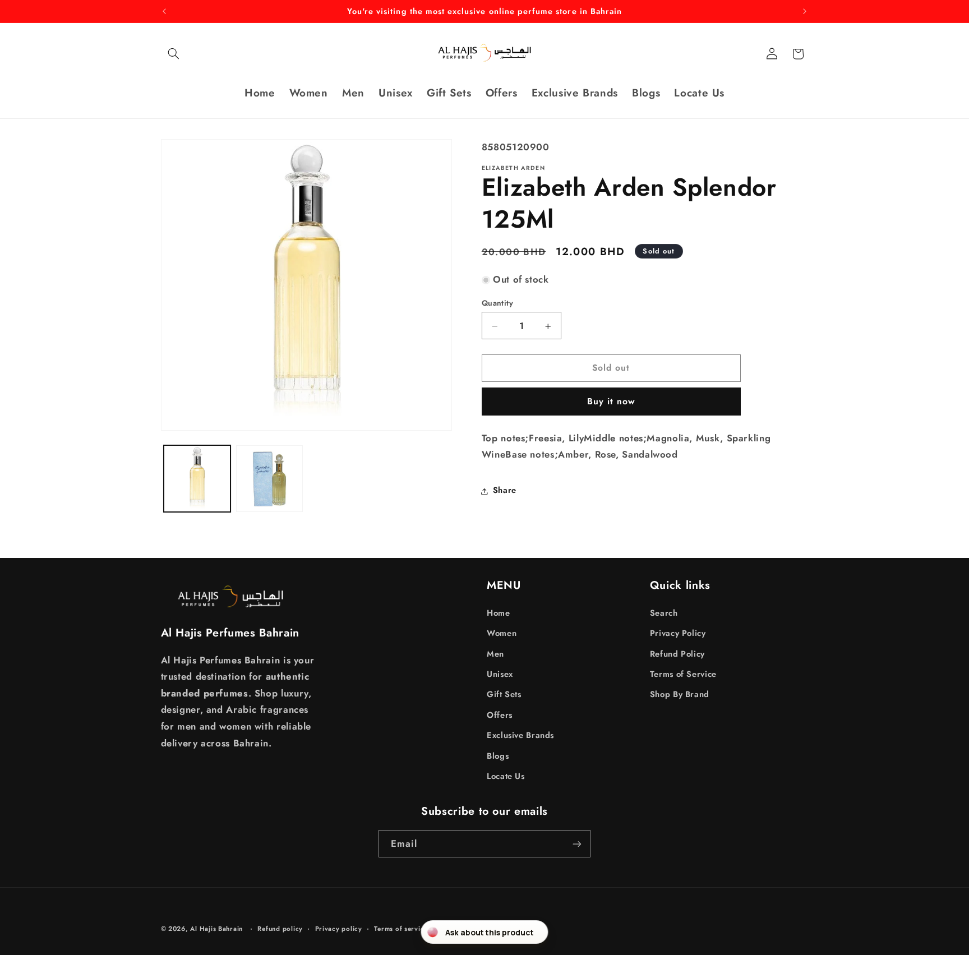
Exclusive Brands (520, 734)
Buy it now (611, 401)
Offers (500, 714)
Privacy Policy (678, 632)
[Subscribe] (577, 843)
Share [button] (504, 491)
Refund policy (280, 928)
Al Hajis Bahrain (216, 928)
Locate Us (506, 775)
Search (664, 612)
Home (498, 612)
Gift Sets (504, 694)
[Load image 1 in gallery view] (197, 478)
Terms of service (401, 928)
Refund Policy (677, 653)
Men (495, 653)
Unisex (500, 673)
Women (501, 632)
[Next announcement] (804, 11)
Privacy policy (338, 928)
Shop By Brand (679, 694)
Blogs (498, 755)
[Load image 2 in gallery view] (269, 478)
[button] (174, 54)
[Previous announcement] (164, 11)
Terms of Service (683, 673)
